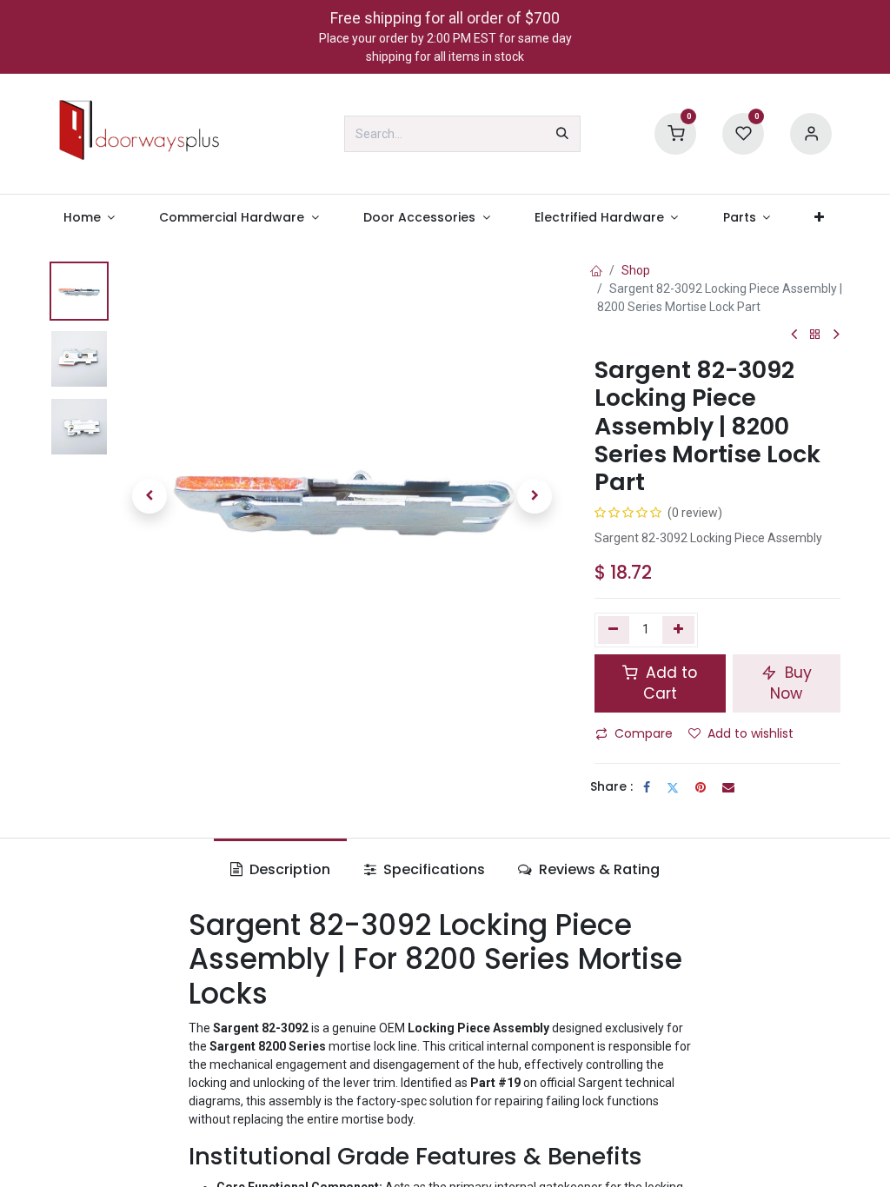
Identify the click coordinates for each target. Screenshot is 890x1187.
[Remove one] (614, 630)
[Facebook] (646, 787)
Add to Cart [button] (669, 683)
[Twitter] (673, 787)
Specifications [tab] (432, 869)
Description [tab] (288, 869)
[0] (675, 133)
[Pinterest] (700, 787)
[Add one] (678, 630)
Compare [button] (643, 733)
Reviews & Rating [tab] (597, 869)
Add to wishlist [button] (750, 733)
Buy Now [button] (791, 683)
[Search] (562, 133)
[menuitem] (89, 218)
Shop (635, 270)
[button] (149, 496)
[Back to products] (815, 335)
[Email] (728, 787)
